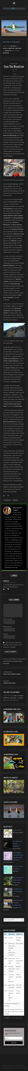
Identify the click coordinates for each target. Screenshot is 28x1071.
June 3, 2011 (14, 69)
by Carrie (14, 71)
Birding (12, 63)
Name (7, 619)
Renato (6, 581)
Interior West (7, 500)
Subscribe (13, 1042)
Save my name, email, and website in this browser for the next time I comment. (12, 645)
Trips (16, 63)
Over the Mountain (14, 66)
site (15, 695)
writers (21, 695)
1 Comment (14, 74)
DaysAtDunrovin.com (11, 567)
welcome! (6, 53)
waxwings (15, 500)
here (7, 1018)
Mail (7, 626)
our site (13, 46)
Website (5, 634)
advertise (11, 48)
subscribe (18, 48)
